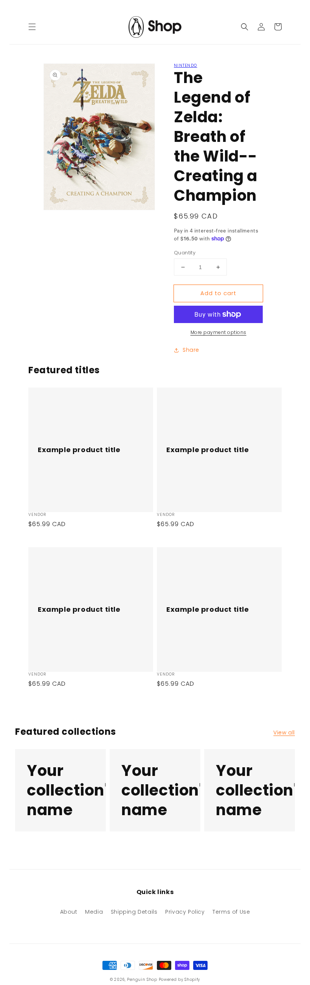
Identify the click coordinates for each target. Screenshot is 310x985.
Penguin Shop (142, 979)
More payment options (218, 332)
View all (284, 732)
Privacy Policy (185, 912)
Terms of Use (231, 912)
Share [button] (191, 350)
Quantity (184, 252)
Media (94, 912)
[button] (32, 26)
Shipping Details (134, 912)
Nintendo (185, 65)
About (69, 912)
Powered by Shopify (179, 979)
